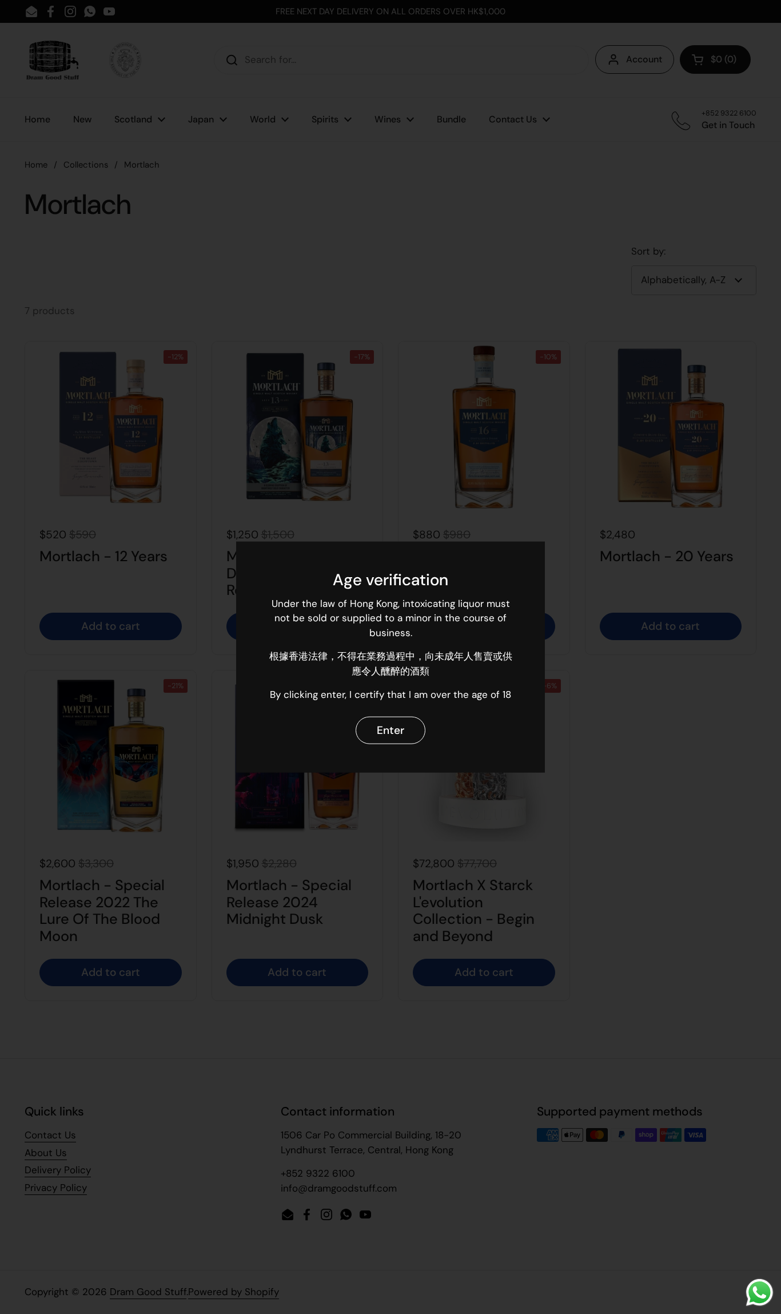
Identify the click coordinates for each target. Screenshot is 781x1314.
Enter (390, 730)
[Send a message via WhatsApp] (759, 1292)
